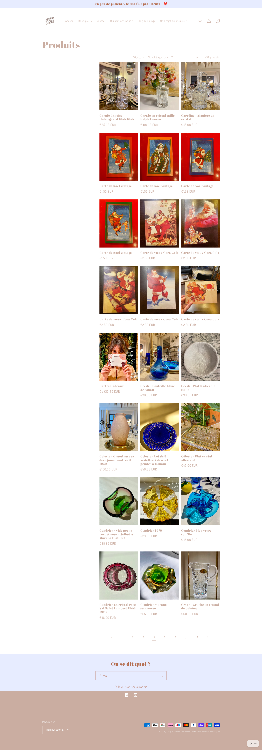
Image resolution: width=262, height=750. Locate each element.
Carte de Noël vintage (115, 186)
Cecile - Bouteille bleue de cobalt (157, 388)
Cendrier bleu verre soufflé (196, 532)
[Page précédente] (111, 637)
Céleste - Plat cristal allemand (196, 458)
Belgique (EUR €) (55, 729)
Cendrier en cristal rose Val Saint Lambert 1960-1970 (118, 608)
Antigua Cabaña (173, 731)
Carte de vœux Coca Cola (159, 253)
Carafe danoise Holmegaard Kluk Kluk (116, 117)
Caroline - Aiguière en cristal (197, 117)
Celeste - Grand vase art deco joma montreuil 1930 (117, 460)
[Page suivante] (207, 637)
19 (197, 637)
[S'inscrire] (162, 676)
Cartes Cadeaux (111, 386)
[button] (85, 21)
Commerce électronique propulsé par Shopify (200, 731)
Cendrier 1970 (151, 531)
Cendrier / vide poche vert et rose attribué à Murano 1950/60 (116, 534)
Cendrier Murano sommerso (153, 606)
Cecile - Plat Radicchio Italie (198, 388)
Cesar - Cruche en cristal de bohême (200, 606)
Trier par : (138, 57)
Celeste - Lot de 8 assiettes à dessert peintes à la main (154, 460)
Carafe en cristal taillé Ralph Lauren (157, 117)
